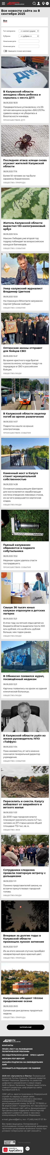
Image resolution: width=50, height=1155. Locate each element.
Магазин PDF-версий (13, 1058)
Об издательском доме (15, 1055)
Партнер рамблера (24, 1142)
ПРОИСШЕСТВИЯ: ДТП (14, 120)
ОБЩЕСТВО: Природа (14, 183)
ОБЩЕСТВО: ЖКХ (11, 830)
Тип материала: (9, 31)
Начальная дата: (9, 41)
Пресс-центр (37, 1055)
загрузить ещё (25, 1027)
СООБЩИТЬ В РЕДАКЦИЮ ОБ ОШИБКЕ (21, 1068)
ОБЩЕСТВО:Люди (12, 373)
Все (5, 21)
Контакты (7, 1045)
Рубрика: (7, 36)
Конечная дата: (9, 46)
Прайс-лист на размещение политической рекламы (17, 1050)
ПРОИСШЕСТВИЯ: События (17, 433)
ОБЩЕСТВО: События (14, 248)
